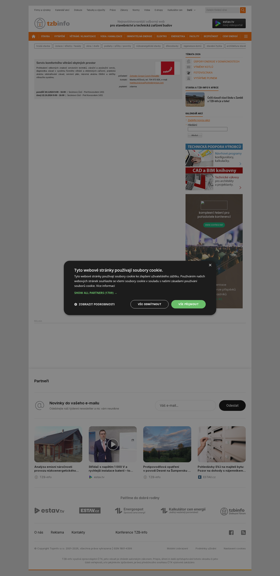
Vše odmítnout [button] (149, 304)
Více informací (105, 286)
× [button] (210, 265)
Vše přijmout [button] (188, 304)
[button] (140, 292)
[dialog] (140, 288)
